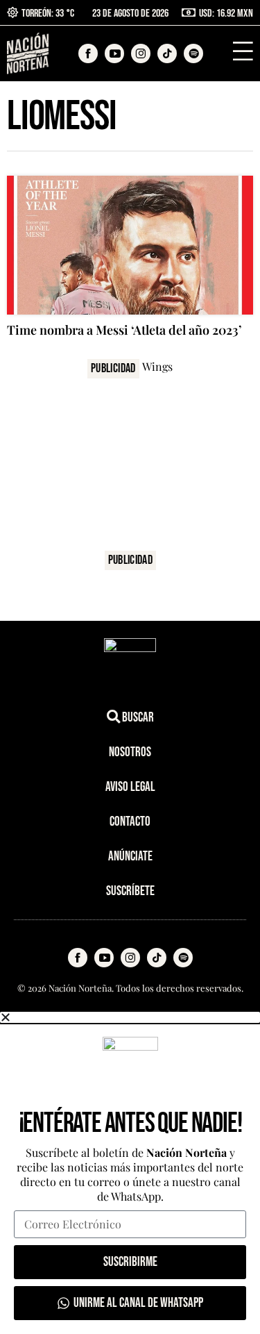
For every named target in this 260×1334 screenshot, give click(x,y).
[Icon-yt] (104, 957)
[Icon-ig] (130, 957)
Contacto (130, 822)
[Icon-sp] (183, 957)
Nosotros (130, 752)
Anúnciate (130, 857)
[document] (130, 1173)
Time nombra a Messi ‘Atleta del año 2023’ (124, 330)
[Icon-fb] (77, 957)
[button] (130, 1017)
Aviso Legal (130, 787)
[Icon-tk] (156, 957)
